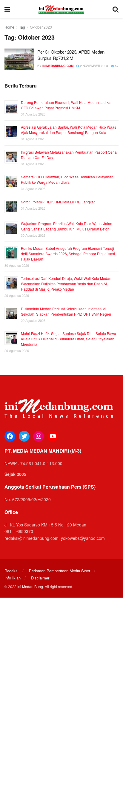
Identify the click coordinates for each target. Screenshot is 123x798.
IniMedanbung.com (57, 66)
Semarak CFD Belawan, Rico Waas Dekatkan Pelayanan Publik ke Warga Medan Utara (67, 179)
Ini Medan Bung (30, 586)
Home (9, 26)
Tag (22, 26)
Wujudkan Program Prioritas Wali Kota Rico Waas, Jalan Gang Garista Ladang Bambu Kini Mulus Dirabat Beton (66, 226)
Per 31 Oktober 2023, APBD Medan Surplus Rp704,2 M (70, 55)
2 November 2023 (93, 66)
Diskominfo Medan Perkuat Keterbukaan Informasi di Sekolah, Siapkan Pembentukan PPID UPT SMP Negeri (66, 311)
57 (116, 66)
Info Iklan (12, 578)
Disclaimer (40, 578)
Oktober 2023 (41, 26)
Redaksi (11, 570)
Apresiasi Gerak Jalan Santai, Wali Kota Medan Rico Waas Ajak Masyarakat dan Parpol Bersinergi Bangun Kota (68, 129)
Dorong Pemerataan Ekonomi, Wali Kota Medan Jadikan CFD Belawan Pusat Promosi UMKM (67, 105)
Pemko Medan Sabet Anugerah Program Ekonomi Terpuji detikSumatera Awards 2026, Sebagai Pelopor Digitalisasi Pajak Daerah (68, 253)
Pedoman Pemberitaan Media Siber (59, 570)
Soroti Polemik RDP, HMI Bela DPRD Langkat (58, 201)
